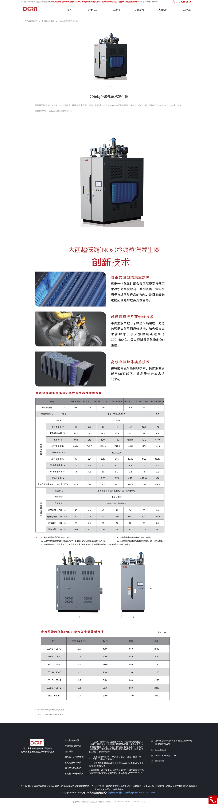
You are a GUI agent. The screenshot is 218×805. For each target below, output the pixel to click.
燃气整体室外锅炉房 (74, 773)
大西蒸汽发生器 (114, 792)
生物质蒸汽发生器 (73, 746)
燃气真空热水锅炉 (73, 763)
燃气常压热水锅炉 (73, 768)
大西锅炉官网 (128, 792)
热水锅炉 (69, 751)
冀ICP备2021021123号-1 (146, 792)
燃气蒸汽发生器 (48, 21)
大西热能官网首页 (30, 21)
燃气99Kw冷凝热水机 (74, 757)
